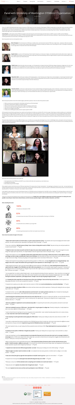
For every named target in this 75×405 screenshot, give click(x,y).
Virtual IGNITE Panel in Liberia (8, 378)
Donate (45, 385)
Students (49, 1)
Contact (49, 385)
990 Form (40, 403)
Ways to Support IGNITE (32, 385)
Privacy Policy (34, 399)
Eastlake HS (14, 377)
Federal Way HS (23, 377)
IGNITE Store (40, 385)
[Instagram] (38, 388)
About (18, 1)
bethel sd (4, 377)
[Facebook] (36, 388)
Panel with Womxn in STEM (7, 379)
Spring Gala (32, 1)
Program (25, 1)
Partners (64, 1)
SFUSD (40, 377)
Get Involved (40, 1)
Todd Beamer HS (48, 377)
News (4, 376)
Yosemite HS (63, 377)
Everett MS (18, 377)
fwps (27, 377)
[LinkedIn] (34, 388)
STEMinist (43, 377)
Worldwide (56, 1)
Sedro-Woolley (31, 377)
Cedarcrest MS (9, 377)
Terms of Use (40, 399)
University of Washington (56, 377)
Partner (26, 385)
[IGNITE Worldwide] (5, 1)
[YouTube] (40, 388)
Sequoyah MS (36, 377)
